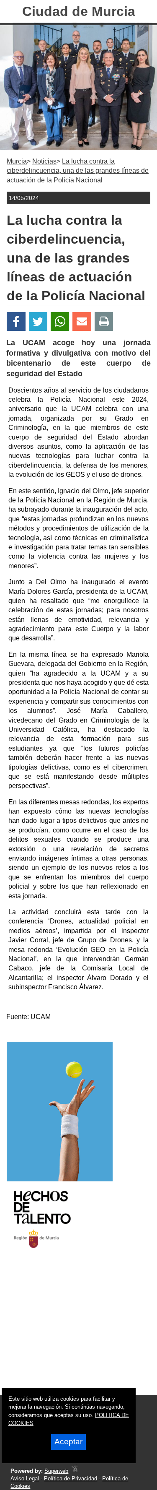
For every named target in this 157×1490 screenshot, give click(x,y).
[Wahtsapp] (60, 321)
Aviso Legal (24, 1478)
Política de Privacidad (70, 1478)
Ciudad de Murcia (78, 11)
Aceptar (68, 1441)
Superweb (56, 1471)
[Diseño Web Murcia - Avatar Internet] (74, 1471)
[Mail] (81, 321)
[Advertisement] (68, 1329)
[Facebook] (16, 321)
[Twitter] (38, 321)
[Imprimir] (104, 321)
